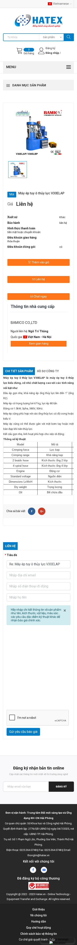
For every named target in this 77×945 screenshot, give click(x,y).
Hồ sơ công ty (48, 371)
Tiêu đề (12, 555)
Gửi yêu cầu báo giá (23, 732)
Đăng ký (61, 786)
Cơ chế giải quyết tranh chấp (37, 939)
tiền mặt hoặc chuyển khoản (23, 232)
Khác (62, 217)
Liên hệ (40, 279)
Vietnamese (61, 3)
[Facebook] (31, 511)
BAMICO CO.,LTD (24, 322)
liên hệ (63, 222)
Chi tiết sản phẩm (19, 371)
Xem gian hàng (38, 343)
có (60, 246)
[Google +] (41, 511)
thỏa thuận (13, 241)
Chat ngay (40, 296)
